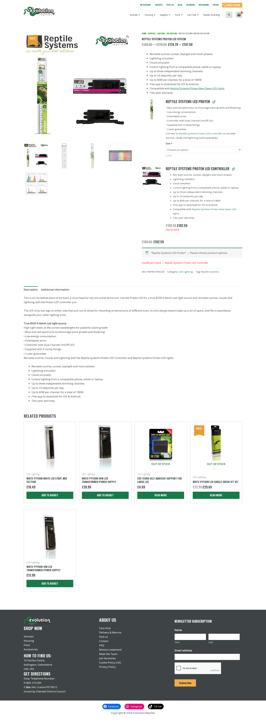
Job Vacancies (107, 658)
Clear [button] (168, 155)
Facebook (190, 4)
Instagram (204, 4)
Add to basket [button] (50, 495)
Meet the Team (108, 654)
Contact (159, 4)
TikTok (215, 4)
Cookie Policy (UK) (110, 662)
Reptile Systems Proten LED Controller (200, 133)
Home (144, 33)
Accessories (31, 649)
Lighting (161, 33)
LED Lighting (171, 33)
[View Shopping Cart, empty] (239, 15)
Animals (29, 636)
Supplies (151, 33)
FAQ (101, 645)
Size (169, 143)
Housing (29, 640)
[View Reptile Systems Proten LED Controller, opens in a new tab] (233, 169)
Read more (161, 495)
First (177, 642)
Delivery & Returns (110, 632)
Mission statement (110, 649)
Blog (180, 4)
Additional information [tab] (55, 289)
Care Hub (105, 628)
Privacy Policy (107, 667)
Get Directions (37, 674)
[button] (229, 15)
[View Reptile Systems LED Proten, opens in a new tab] (214, 102)
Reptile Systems (210, 271)
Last (211, 642)
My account (145, 4)
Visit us (170, 4)
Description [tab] (31, 289)
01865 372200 (233, 5)
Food (27, 645)
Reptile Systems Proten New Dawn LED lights (197, 88)
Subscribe (185, 683)
